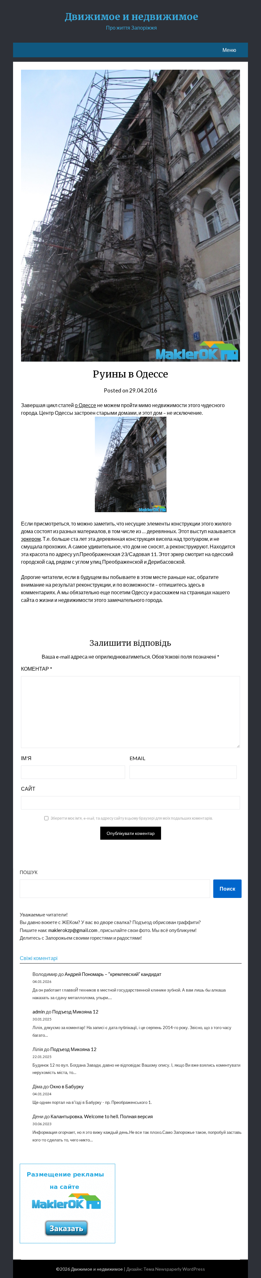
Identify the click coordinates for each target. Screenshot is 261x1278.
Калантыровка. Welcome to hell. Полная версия (102, 1116)
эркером (31, 539)
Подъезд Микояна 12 (75, 1011)
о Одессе (85, 405)
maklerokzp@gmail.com (72, 930)
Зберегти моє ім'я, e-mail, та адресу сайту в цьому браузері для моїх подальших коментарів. (132, 818)
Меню (229, 50)
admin (38, 1011)
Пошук (29, 872)
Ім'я (26, 758)
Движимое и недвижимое (131, 17)
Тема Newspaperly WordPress (174, 1269)
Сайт (28, 789)
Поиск (227, 889)
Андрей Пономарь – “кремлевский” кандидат (113, 974)
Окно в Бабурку (67, 1086)
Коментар (36, 669)
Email (137, 758)
